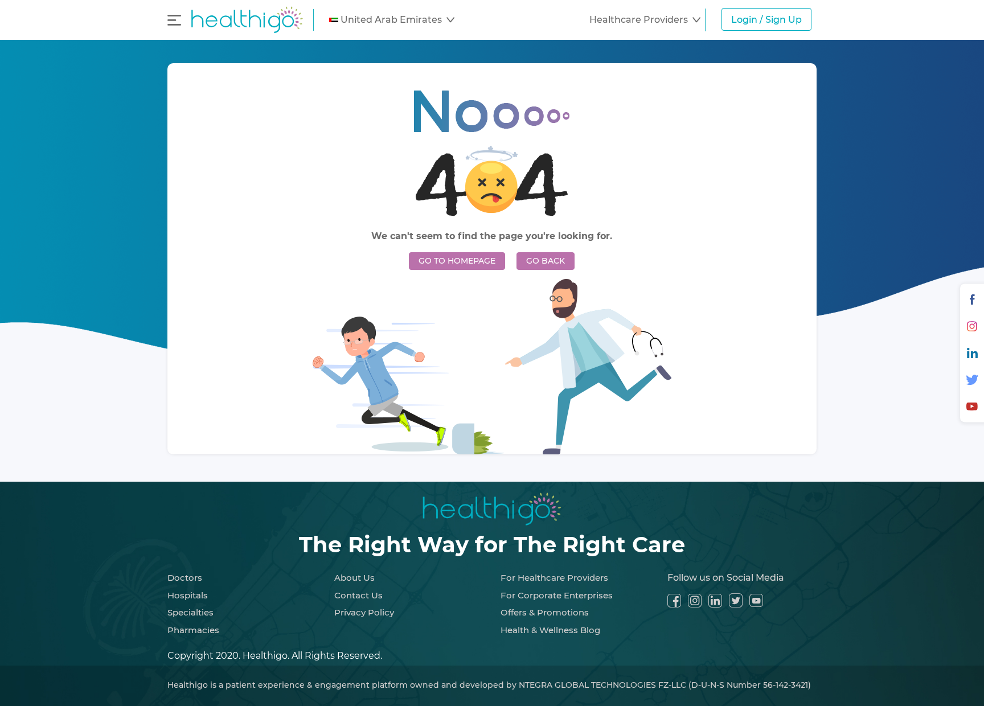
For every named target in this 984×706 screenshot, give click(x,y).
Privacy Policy (364, 612)
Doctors (184, 577)
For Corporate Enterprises (557, 595)
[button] (392, 20)
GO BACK (545, 261)
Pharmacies (193, 630)
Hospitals (187, 595)
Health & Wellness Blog (550, 630)
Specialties (190, 612)
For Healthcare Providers (554, 577)
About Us (354, 577)
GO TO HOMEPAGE (457, 261)
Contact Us (358, 595)
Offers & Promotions (545, 612)
